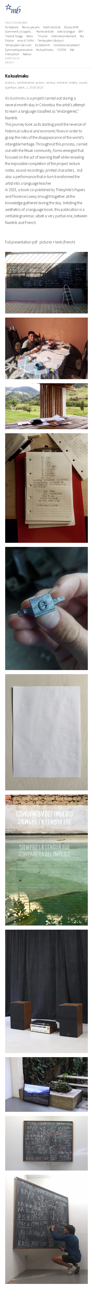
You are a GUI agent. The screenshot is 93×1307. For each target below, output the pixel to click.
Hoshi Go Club (51, 27)
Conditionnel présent (67, 45)
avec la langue (66, 32)
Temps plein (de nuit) (18, 45)
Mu (82, 36)
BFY (81, 32)
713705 (61, 50)
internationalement (63, 36)
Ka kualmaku (44, 50)
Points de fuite (45, 32)
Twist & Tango (14, 36)
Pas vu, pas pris (31, 27)
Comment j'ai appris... (19, 32)
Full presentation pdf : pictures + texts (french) (40, 242)
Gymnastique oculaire (19, 50)
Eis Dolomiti (42, 45)
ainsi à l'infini (25, 41)
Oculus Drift (71, 27)
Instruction (12, 54)
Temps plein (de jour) (51, 41)
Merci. (30, 36)
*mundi (42, 36)
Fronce (9, 41)
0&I (72, 50)
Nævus (27, 54)
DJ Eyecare (11, 27)
